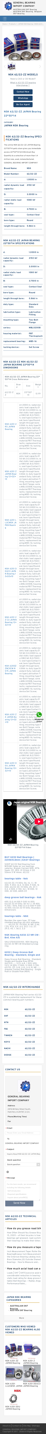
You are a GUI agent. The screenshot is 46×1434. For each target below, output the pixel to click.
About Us (7, 1426)
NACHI (7, 1048)
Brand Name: (10, 168)
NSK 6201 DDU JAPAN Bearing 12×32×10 (11, 767)
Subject (10, 1149)
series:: (7, 328)
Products (12, 24)
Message (10, 1178)
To (8, 1139)
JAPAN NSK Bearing (25, 24)
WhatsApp (23, 98)
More (21, 1318)
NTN (6, 1022)
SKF (6, 1016)
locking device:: (11, 347)
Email (9, 1128)
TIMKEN (8, 1035)
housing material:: (12, 333)
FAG (6, 1029)
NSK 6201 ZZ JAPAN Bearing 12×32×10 (11, 718)
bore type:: (9, 220)
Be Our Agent (23, 104)
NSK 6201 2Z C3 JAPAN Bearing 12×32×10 (11, 621)
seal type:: (9, 215)
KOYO (7, 1042)
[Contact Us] (39, 717)
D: (5, 194)
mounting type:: (11, 320)
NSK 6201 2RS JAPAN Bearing (10, 427)
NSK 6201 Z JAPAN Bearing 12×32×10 (11, 475)
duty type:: (8, 304)
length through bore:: (14, 226)
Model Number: (11, 174)
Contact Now (23, 92)
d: (5, 179)
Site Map (27, 1426)
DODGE (8, 1055)
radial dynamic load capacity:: (14, 187)
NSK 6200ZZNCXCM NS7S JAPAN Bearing (10, 670)
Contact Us (17, 1426)
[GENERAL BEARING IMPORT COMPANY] (7, 5)
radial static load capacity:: (12, 202)
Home (4, 24)
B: (5, 209)
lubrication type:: (12, 312)
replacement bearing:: (14, 341)
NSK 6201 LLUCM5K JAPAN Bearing (11, 524)
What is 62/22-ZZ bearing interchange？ (23, 84)
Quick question (14, 1160)
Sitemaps (36, 1426)
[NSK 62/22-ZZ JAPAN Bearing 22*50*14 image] (23, 48)
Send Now (19, 1203)
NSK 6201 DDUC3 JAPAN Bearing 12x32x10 (11, 573)
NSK (6, 1009)
